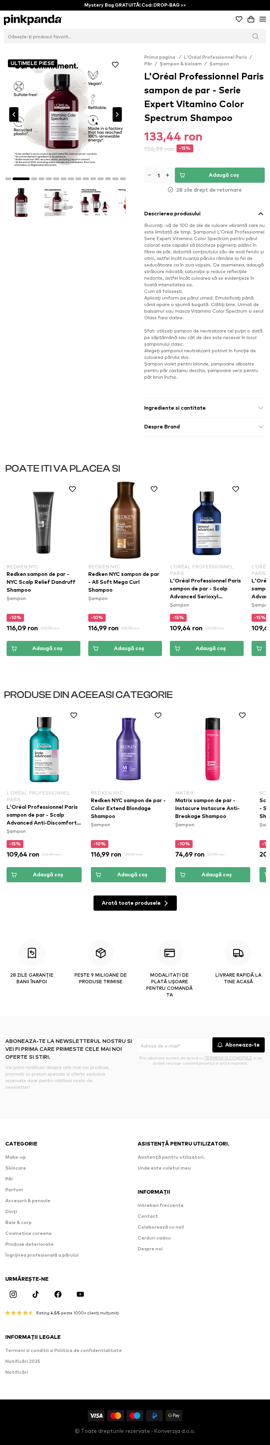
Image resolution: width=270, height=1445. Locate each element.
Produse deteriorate (29, 1244)
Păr (148, 64)
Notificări (16, 1372)
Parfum (14, 1190)
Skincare (15, 1168)
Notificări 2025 (22, 1361)
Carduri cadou (154, 1238)
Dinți (11, 1211)
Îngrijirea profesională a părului (42, 1255)
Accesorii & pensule (27, 1201)
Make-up (15, 1157)
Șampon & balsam (181, 64)
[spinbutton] (158, 175)
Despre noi (150, 1249)
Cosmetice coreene (28, 1233)
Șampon (219, 64)
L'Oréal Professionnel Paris (215, 57)
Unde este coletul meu (164, 1168)
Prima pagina (162, 57)
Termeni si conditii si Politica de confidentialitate (63, 1350)
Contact (148, 1216)
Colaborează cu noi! (161, 1227)
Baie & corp (18, 1222)
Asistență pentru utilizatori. (171, 1157)
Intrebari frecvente (161, 1205)
